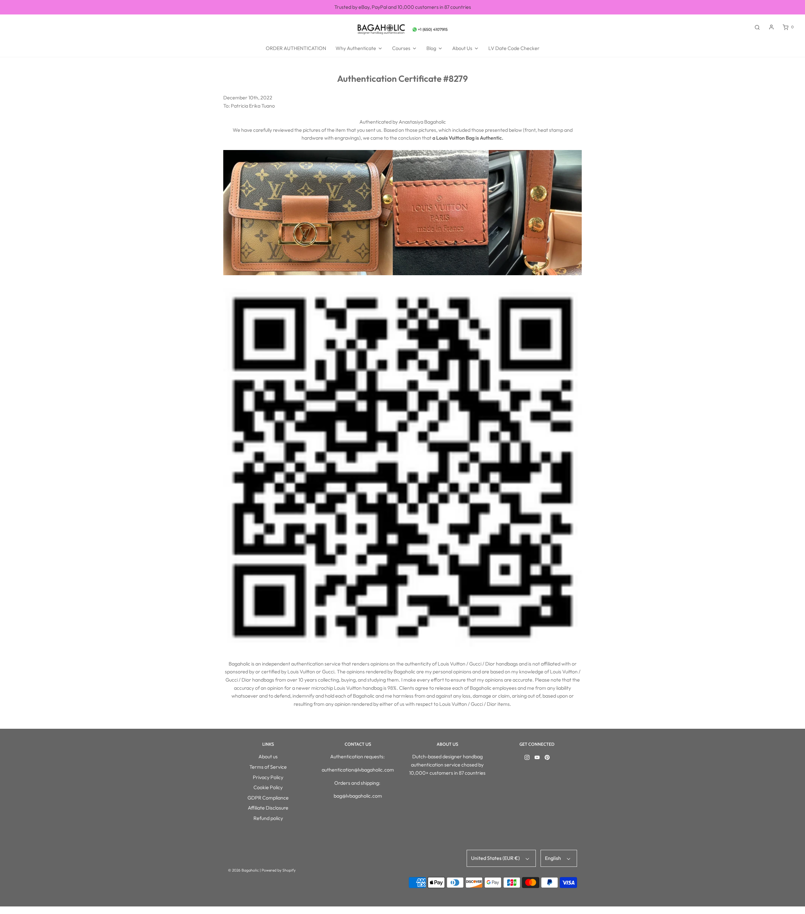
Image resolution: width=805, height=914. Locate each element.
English (553, 858)
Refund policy (268, 818)
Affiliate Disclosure (268, 808)
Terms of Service (268, 767)
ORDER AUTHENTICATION (296, 48)
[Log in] (771, 27)
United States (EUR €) (496, 858)
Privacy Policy (268, 777)
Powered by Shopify (279, 870)
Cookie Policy (268, 787)
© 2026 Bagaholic (243, 870)
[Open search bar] (757, 27)
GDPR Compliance (268, 797)
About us (268, 756)
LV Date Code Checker (514, 48)
